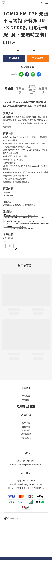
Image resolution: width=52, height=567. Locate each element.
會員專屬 (26, 426)
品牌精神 (26, 399)
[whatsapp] (33, 74)
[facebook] (27, 74)
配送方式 (26, 430)
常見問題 (26, 423)
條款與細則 (26, 437)
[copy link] (39, 74)
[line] (21, 74)
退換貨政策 (26, 434)
